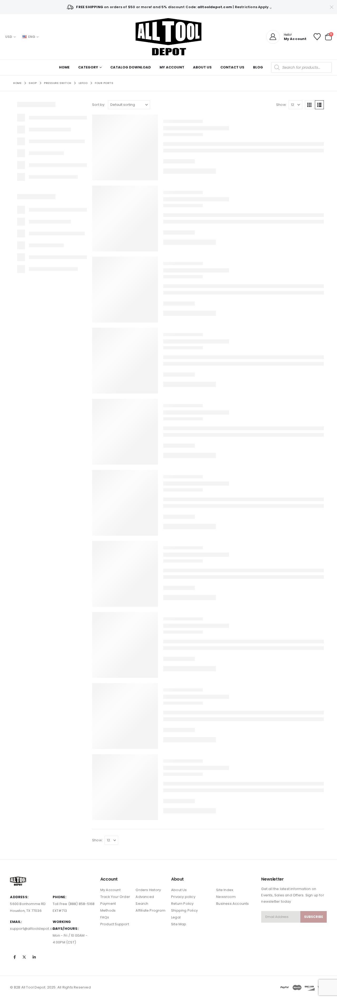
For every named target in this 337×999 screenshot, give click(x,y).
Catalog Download (130, 67)
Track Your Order (115, 896)
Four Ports (171, 118)
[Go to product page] (125, 147)
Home (64, 67)
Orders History (148, 889)
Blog (258, 67)
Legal (176, 917)
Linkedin (34, 957)
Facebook (14, 957)
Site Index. (225, 889)
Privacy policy (183, 896)
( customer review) (213, 132)
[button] (309, 104)
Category (88, 67)
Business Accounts (232, 903)
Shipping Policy (184, 910)
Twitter (24, 957)
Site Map (178, 924)
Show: (281, 104)
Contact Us (232, 67)
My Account (172, 67)
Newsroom (226, 896)
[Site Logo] (168, 36)
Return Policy (182, 903)
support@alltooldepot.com (34, 928)
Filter (77, 297)
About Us (202, 67)
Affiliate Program (150, 910)
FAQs (104, 917)
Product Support (114, 924)
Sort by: (98, 104)
